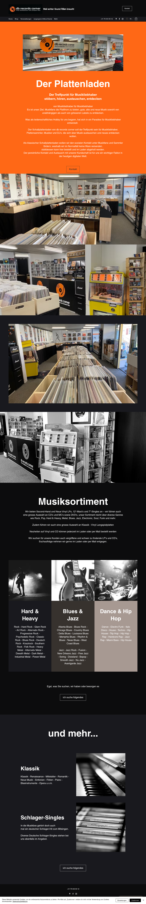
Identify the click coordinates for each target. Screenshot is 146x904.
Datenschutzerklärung (20, 901)
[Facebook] (119, 19)
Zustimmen (135, 900)
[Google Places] (116, 19)
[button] (136, 18)
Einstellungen (122, 900)
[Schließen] (143, 900)
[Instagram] (123, 19)
